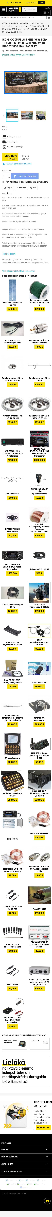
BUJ (34, 188)
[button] (17, 163)
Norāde (5, 126)
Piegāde (9, 188)
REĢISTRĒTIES (43, 1127)
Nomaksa (22, 188)
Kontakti (6, 1143)
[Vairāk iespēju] (47, 1201)
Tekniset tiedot (8, 254)
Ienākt (48, 8)
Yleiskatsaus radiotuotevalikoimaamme (18, 271)
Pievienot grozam (25, 176)
